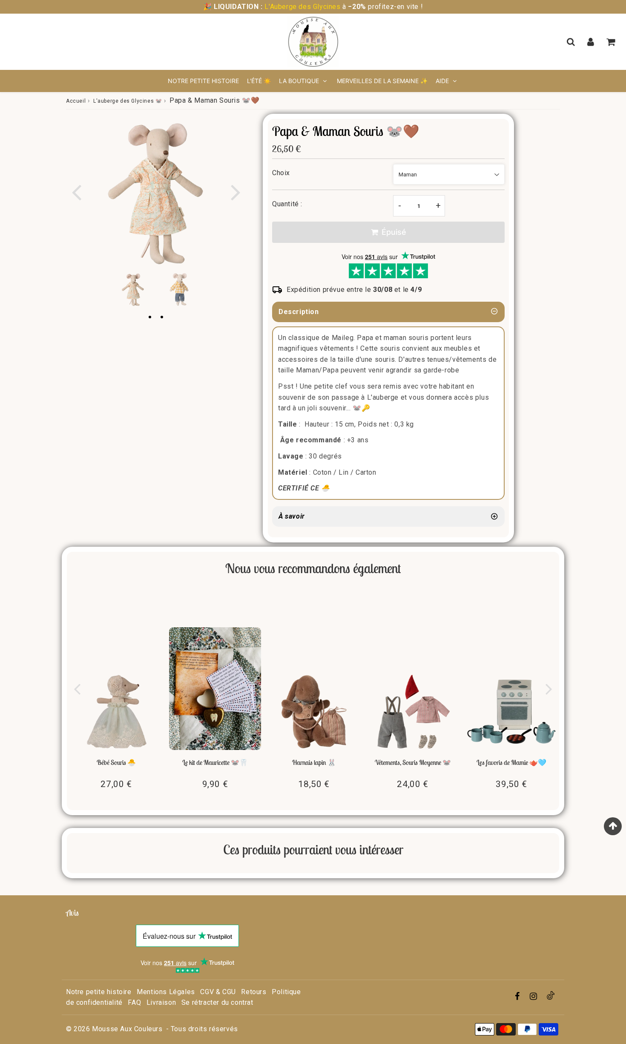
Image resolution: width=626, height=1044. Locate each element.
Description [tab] (299, 312)
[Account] (591, 42)
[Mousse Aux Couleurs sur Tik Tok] (550, 997)
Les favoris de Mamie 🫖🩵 (511, 762)
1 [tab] (150, 317)
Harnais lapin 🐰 (314, 762)
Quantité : (287, 204)
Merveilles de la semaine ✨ (382, 80)
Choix (281, 173)
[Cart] (611, 42)
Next (235, 191)
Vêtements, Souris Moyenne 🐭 (413, 762)
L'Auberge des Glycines (302, 7)
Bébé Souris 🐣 (116, 762)
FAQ (134, 1002)
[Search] (571, 42)
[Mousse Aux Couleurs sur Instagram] (534, 997)
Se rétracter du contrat (217, 1002)
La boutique (300, 80)
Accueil (76, 101)
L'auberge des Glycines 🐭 (127, 101)
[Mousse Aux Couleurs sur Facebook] (518, 997)
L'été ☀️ (259, 80)
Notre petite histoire (203, 80)
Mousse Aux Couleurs (127, 1029)
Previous (76, 191)
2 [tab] (162, 317)
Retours (253, 992)
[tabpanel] (133, 289)
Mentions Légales (166, 992)
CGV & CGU (217, 992)
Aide (442, 80)
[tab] (388, 516)
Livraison (161, 1002)
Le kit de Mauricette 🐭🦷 (215, 762)
